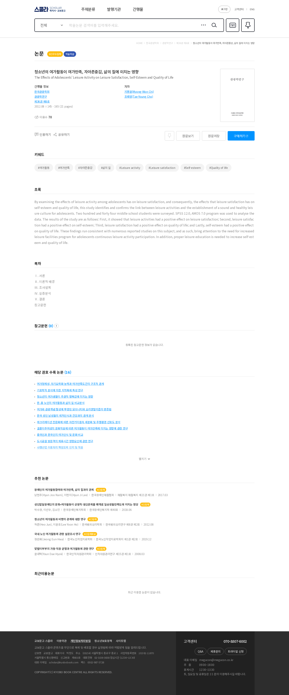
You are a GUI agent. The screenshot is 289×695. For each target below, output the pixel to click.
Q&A (200, 651)
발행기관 (114, 9)
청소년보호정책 (103, 641)
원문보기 (188, 135)
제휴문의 (216, 651)
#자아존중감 (85, 168)
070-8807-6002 (235, 641)
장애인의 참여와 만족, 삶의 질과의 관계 (64, 490)
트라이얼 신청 (236, 651)
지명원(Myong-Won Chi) (139, 92)
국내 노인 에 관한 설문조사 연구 (57, 534)
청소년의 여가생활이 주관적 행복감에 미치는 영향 (65, 396)
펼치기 (142, 459)
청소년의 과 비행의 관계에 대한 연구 (60, 519)
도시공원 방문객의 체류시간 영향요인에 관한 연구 (65, 441)
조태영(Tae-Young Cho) (138, 96)
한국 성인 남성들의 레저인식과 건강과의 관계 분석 (65, 415)
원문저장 (214, 135)
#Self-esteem (192, 168)
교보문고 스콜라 (43, 641)
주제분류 (88, 9)
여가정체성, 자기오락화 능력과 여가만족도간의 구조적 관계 (70, 384)
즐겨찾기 (247, 31)
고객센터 (239, 9)
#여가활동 (44, 168)
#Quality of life (218, 168)
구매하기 (239, 135)
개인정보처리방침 (81, 641)
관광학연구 (40, 96)
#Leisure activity (129, 168)
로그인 (224, 9)
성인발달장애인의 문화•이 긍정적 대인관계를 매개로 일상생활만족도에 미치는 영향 (86, 504)
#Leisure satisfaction (162, 168)
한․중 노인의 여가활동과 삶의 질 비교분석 (61, 403)
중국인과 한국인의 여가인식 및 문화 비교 (60, 435)
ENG (252, 9)
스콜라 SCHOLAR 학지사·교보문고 (49, 11)
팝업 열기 (56, 326)
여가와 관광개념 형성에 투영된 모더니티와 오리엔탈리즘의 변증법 (74, 409)
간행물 (138, 9)
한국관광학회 (41, 92)
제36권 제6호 (42, 101)
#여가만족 (64, 168)
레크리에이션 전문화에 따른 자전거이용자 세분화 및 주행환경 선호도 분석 (78, 422)
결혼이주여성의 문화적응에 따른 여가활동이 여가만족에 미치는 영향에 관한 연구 (82, 428)
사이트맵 (121, 641)
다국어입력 (232, 31)
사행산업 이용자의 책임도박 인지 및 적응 (60, 447)
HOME (139, 43)
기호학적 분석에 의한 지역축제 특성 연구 (60, 390)
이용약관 (62, 641)
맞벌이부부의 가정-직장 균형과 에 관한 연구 (64, 549)
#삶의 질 (106, 168)
